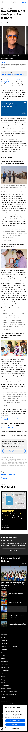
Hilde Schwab (5, 62)
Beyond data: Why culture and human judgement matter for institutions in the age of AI (15, 595)
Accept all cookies (15, 724)
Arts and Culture (7, 8)
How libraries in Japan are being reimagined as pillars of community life (16, 617)
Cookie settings (15, 728)
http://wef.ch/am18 (7, 428)
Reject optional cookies (15, 720)
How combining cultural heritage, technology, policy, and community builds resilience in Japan (16, 624)
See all (24, 563)
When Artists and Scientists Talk (16, 608)
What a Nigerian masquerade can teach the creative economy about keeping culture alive (13, 584)
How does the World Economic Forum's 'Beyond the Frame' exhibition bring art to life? (15, 602)
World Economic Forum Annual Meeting (13, 74)
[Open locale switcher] (2, 729)
